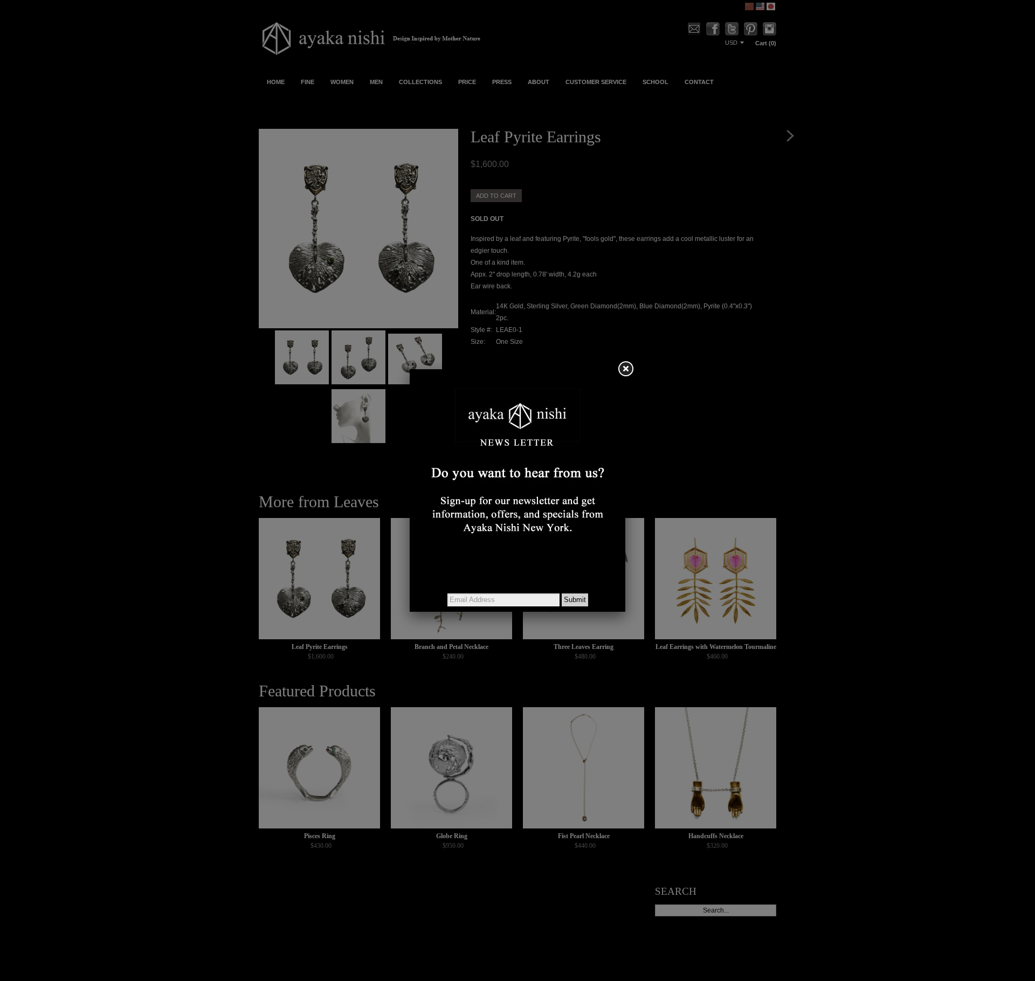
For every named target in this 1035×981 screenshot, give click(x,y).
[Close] (625, 369)
